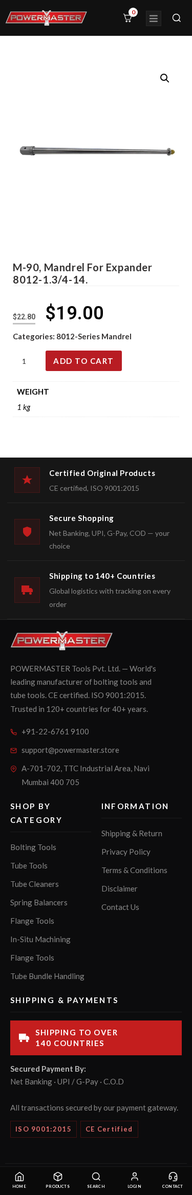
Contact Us (120, 906)
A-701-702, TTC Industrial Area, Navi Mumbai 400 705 (86, 775)
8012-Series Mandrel (94, 336)
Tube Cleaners (34, 883)
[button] (165, 78)
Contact (172, 1186)
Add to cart (83, 360)
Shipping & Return (131, 833)
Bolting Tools (33, 847)
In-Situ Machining (40, 939)
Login (134, 1186)
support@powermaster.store (70, 749)
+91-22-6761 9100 (55, 731)
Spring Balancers (39, 902)
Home (19, 1186)
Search (96, 1186)
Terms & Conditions (134, 870)
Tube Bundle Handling (47, 976)
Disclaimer (119, 888)
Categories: (34, 336)
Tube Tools (29, 865)
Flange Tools (32, 920)
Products (58, 1186)
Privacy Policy (126, 851)
